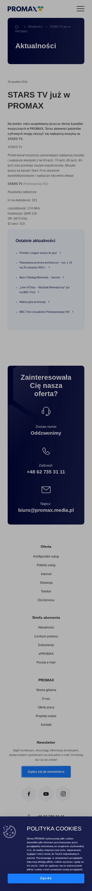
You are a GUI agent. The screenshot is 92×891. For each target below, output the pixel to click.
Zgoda (46, 878)
